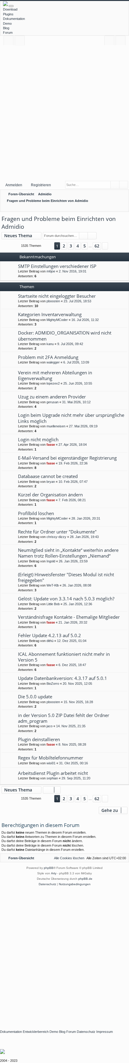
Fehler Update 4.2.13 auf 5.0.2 (49, 635)
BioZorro (52, 683)
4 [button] (77, 246)
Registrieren (41, 185)
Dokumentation (14, 18)
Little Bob (53, 604)
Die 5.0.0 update (35, 696)
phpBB (48, 868)
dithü (49, 641)
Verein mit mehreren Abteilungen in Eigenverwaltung (55, 375)
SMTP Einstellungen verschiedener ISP (57, 266)
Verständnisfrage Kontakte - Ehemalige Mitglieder (69, 617)
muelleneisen (55, 426)
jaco (49, 726)
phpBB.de (85, 878)
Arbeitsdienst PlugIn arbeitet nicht (53, 773)
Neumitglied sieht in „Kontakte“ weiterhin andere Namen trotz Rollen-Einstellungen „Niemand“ (68, 553)
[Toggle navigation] (11, 6)
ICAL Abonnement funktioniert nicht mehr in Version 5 (64, 657)
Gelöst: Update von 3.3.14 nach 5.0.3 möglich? (66, 599)
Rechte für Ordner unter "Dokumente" (57, 532)
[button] (48, 246)
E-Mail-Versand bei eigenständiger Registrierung (67, 458)
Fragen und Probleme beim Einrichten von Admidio (59, 223)
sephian (52, 778)
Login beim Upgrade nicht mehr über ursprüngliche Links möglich (71, 418)
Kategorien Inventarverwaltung (50, 314)
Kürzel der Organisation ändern (50, 495)
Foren (20, 41)
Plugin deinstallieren (39, 739)
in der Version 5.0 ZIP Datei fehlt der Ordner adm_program (63, 718)
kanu (50, 344)
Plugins (8, 14)
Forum (8, 32)
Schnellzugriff (9, 41)
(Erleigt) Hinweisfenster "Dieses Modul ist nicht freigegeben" (66, 577)
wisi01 (51, 763)
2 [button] (64, 246)
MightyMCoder (57, 320)
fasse (50, 444)
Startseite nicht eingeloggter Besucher (57, 296)
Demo (7, 23)
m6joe (50, 271)
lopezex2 (53, 383)
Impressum (104, 1031)
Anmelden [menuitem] (110, 41)
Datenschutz (86, 1031)
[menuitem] (123, 207)
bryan (50, 481)
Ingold (50, 561)
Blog (6, 28)
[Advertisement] (64, 113)
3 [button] (71, 246)
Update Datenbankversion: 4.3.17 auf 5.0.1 (62, 678)
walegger (53, 362)
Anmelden (13, 185)
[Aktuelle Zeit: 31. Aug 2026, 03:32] (115, 207)
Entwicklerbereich (36, 1031)
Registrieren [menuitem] (121, 41)
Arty (53, 873)
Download (10, 9)
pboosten (53, 301)
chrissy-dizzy (56, 537)
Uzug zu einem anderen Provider (52, 397)
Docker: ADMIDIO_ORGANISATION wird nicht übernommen (64, 335)
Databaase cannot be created (48, 476)
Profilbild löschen (36, 513)
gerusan (52, 402)
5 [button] (84, 246)
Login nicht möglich (38, 439)
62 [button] (96, 246)
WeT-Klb (52, 585)
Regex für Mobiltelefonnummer (50, 758)
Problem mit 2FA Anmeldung (48, 357)
